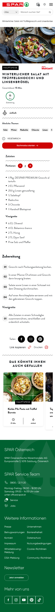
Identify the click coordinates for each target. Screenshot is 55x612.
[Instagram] (16, 600)
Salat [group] (5, 129)
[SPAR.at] (16, 4)
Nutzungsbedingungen (39, 543)
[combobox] (11, 12)
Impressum (10, 543)
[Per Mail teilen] (30, 339)
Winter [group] (14, 129)
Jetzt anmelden (16, 577)
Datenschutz (34, 537)
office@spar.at (18, 494)
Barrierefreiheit (34, 532)
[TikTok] (39, 600)
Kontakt (8, 537)
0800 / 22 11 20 (18, 482)
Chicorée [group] (35, 129)
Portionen (11, 166)
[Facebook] (8, 600)
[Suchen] (49, 12)
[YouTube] (24, 600)
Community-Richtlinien (39, 557)
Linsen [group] (45, 129)
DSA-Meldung (11, 557)
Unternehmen (34, 526)
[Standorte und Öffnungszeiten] (44, 4)
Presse (7, 526)
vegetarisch (14, 138)
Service (14, 500)
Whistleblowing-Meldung (13, 551)
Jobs (12, 505)
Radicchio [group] (24, 129)
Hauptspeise (10, 67)
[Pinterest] (31, 600)
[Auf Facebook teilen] (21, 339)
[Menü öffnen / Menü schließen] (51, 4)
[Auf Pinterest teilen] (40, 339)
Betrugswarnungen (14, 532)
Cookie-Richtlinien (36, 549)
